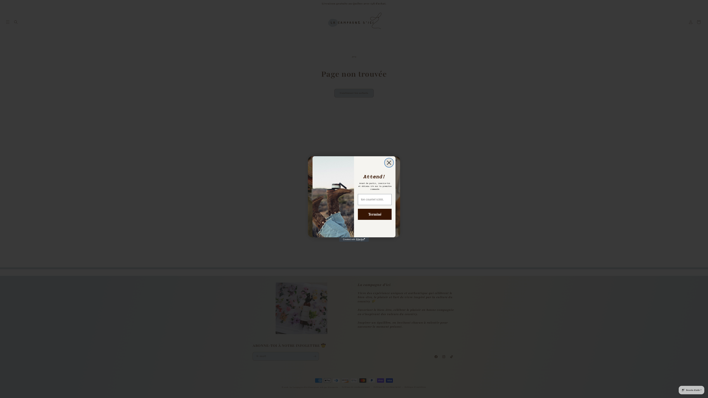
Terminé (374, 214)
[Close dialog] (389, 162)
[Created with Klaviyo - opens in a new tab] (354, 239)
